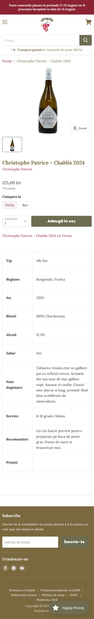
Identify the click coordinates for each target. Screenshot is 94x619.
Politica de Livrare (24, 595)
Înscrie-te (74, 541)
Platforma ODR (47, 600)
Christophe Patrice (17, 169)
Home (7, 61)
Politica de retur (53, 595)
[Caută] (85, 40)
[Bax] (25, 210)
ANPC (74, 595)
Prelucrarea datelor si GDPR (60, 590)
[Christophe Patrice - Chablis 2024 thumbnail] (12, 144)
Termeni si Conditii (22, 590)
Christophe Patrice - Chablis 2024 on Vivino (37, 236)
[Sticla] (10, 210)
